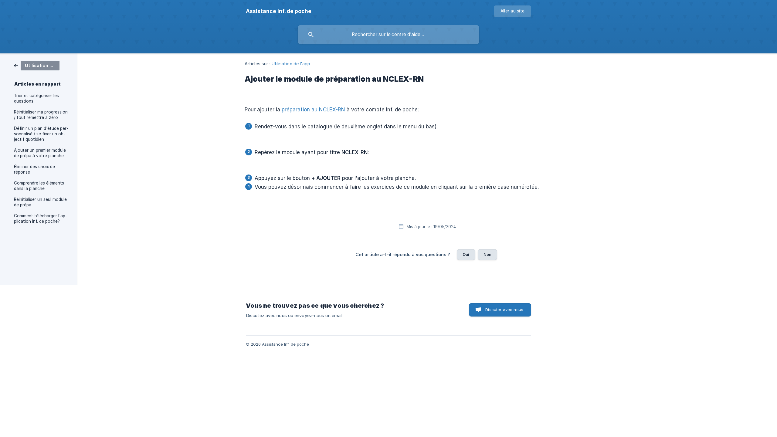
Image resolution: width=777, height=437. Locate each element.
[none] (278, 11)
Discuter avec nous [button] (504, 309)
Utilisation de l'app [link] (291, 63)
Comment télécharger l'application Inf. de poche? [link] (40, 218)
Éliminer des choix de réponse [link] (34, 169)
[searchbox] (388, 34)
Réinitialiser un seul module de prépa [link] (40, 202)
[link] (36, 65)
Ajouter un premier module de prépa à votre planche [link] (40, 153)
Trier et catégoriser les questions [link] (36, 98)
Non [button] (487, 254)
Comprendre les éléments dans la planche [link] (39, 186)
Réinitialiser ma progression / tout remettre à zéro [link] (41, 115)
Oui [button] (466, 254)
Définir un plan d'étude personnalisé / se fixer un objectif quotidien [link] (41, 134)
